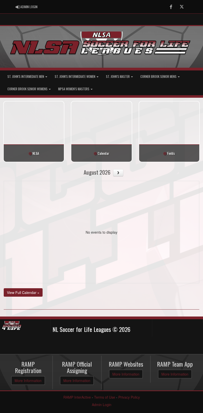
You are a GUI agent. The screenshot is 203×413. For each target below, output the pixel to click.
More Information (28, 380)
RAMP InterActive (77, 397)
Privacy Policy (129, 397)
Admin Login (101, 404)
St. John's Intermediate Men (26, 76)
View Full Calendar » (23, 292)
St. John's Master (118, 76)
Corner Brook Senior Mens (158, 76)
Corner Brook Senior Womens (27, 89)
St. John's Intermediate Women (75, 76)
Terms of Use (104, 397)
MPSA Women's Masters (74, 89)
